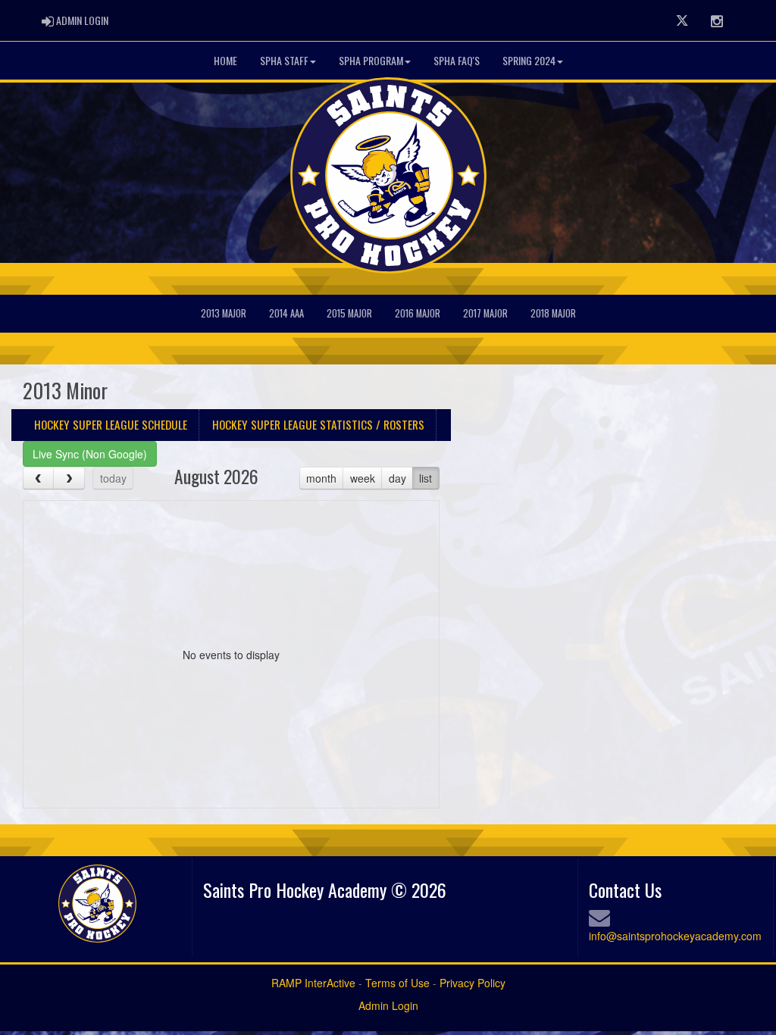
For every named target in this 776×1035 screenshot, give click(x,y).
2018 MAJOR (553, 313)
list (425, 478)
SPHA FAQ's (456, 60)
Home (225, 60)
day (397, 478)
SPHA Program (371, 60)
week (362, 478)
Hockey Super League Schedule (110, 424)
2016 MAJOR (417, 313)
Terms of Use (397, 982)
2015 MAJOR (349, 313)
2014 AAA (286, 313)
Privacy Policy (472, 982)
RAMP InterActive (313, 982)
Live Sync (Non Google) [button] (90, 453)
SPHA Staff (284, 60)
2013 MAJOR (223, 313)
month (321, 478)
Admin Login (388, 1005)
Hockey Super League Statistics (318, 424)
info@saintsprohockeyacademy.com (675, 935)
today (113, 478)
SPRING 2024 (528, 60)
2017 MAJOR (485, 313)
